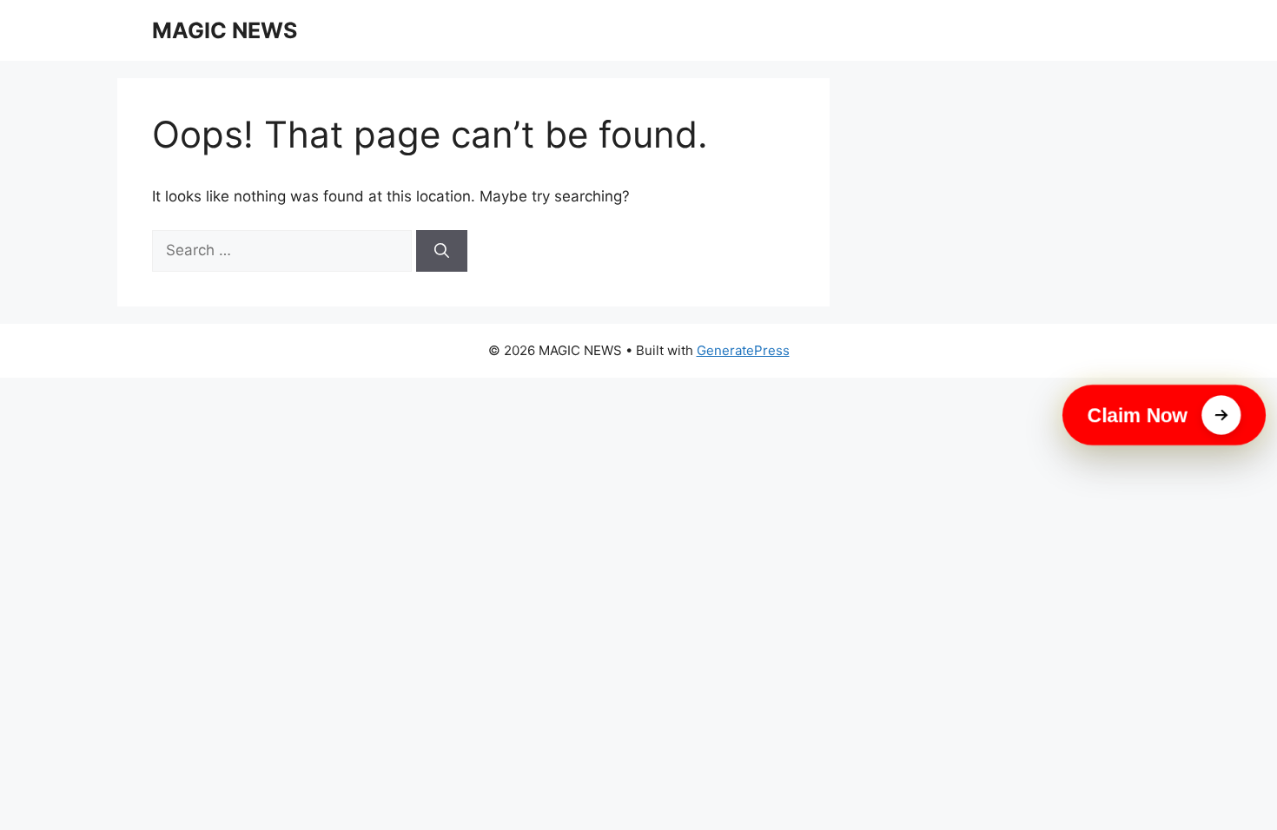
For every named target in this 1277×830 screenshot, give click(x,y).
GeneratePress (743, 350)
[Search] (441, 251)
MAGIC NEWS (224, 30)
